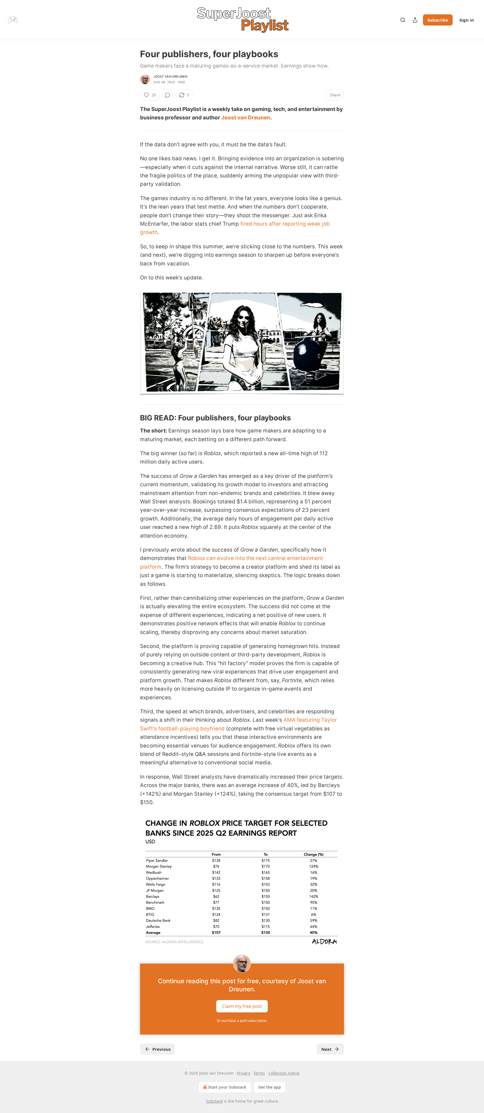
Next (326, 1049)
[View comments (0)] (167, 95)
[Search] (402, 20)
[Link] (132, 417)
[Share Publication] (415, 20)
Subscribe (437, 20)
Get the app (269, 1087)
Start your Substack (227, 1087)
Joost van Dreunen (170, 76)
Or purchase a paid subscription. (242, 1020)
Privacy (243, 1073)
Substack (214, 1101)
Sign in (466, 20)
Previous (161, 1049)
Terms (259, 1073)
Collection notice (283, 1073)
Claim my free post (242, 1006)
